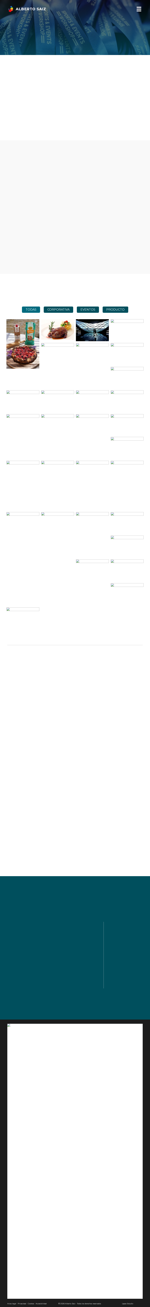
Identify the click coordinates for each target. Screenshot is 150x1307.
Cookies (31, 1303)
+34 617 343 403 (125, 933)
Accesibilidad (41, 1303)
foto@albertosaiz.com (129, 942)
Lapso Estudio (127, 1303)
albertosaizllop (124, 950)
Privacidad (22, 1303)
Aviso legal (11, 1303)
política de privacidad (20, 981)
